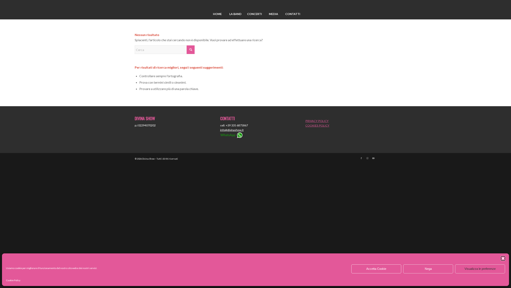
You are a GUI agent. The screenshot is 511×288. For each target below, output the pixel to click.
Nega (428, 268)
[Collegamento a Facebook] (361, 158)
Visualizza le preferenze (480, 268)
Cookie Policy (13, 280)
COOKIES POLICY (317, 125)
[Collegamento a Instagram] (367, 158)
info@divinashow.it (232, 130)
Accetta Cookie (376, 268)
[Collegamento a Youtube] (373, 158)
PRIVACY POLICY (317, 121)
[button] (503, 258)
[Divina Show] (255, 4)
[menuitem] (217, 14)
